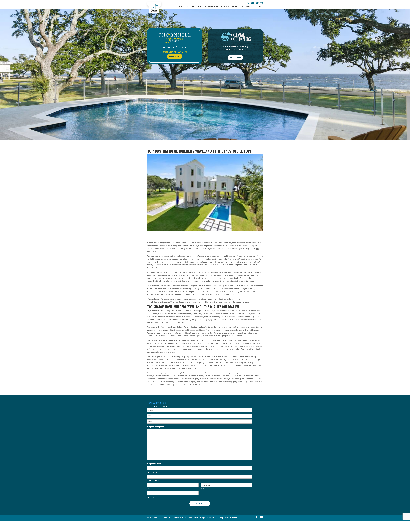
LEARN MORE (174, 56)
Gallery (224, 6)
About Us (249, 6)
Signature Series (194, 6)
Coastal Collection (211, 6)
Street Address (153, 472)
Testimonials (237, 6)
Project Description (155, 426)
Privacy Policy (231, 518)
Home (181, 6)
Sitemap (219, 518)
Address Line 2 (153, 480)
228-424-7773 (256, 3)
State (203, 489)
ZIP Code (150, 497)
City (148, 489)
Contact (259, 6)
